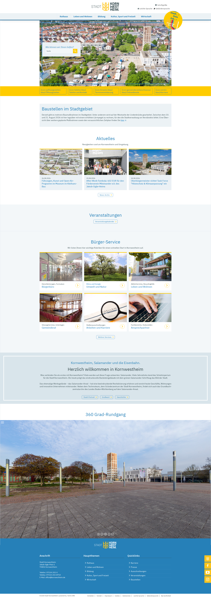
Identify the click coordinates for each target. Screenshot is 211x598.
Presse (134, 567)
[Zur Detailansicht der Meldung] (61, 162)
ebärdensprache (152, 596)
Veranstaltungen (138, 575)
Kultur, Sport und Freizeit (123, 16)
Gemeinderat (49, 327)
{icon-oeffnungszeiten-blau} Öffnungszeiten (51, 91)
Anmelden (90, 596)
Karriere (134, 563)
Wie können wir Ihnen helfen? (59, 47)
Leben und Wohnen (83, 16)
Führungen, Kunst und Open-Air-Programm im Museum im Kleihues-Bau (59, 183)
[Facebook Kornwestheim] (207, 565)
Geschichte (121, 397)
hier (122, 120)
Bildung (101, 16)
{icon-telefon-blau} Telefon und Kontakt (78, 91)
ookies (117, 596)
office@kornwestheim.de (55, 577)
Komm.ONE (71, 596)
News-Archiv (105, 195)
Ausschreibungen (138, 571)
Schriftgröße (162, 5)
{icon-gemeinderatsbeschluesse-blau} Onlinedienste (136, 91)
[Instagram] (207, 579)
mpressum (108, 596)
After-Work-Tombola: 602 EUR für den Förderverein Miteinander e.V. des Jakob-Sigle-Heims (105, 183)
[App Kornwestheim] (207, 558)
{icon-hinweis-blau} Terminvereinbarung (104, 91)
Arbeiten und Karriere (98, 327)
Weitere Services (104, 337)
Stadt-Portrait (89, 397)
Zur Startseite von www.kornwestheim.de (105, 6)
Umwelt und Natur (96, 286)
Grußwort (106, 397)
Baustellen (135, 579)
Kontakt (99, 596)
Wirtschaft (146, 16)
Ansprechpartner (140, 327)
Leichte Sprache (146, 8)
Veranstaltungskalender (104, 221)
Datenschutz (127, 596)
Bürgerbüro (48, 286)
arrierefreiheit (166, 596)
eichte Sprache (139, 596)
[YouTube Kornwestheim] (207, 572)
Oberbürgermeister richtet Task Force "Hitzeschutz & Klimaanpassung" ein (149, 182)
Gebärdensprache (163, 8)
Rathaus (64, 16)
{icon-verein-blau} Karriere (162, 91)
